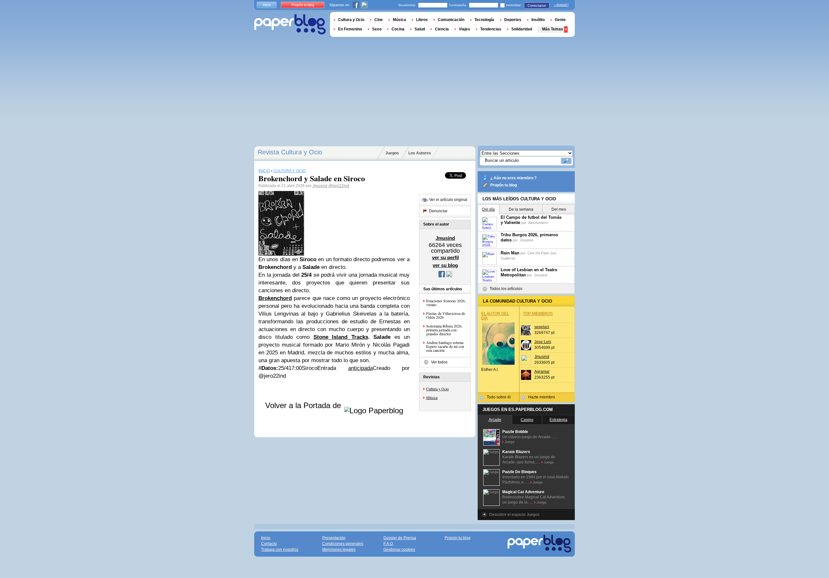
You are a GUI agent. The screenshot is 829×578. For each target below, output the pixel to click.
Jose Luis (542, 341)
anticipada (360, 368)
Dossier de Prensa (399, 538)
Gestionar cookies (399, 549)
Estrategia (558, 419)
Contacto (269, 543)
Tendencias (490, 29)
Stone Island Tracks (340, 337)
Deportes (512, 19)
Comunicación (451, 19)
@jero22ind (338, 185)
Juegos (392, 153)
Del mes (558, 209)
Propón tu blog (503, 185)
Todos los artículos (506, 288)
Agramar (542, 371)
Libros (422, 19)
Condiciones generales (342, 543)
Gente (560, 19)
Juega (509, 442)
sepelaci (541, 327)
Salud (419, 29)
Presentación (334, 538)
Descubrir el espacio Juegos (514, 514)
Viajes (464, 29)
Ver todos (439, 362)
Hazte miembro (541, 397)
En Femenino (350, 29)
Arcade (495, 419)
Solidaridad (521, 29)
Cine (378, 19)
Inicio (267, 5)
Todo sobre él (499, 397)
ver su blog (445, 265)
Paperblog (290, 24)
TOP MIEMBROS (538, 313)
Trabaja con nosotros (279, 549)
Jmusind (319, 185)
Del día (488, 209)
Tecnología (484, 19)
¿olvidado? (561, 4)
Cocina (398, 29)
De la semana (521, 209)
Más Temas (552, 29)
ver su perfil (445, 257)
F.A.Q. (388, 543)
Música (431, 397)
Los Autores (419, 153)
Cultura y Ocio (437, 388)
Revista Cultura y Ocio (290, 152)
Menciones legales (339, 549)
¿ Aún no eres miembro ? (513, 178)
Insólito (538, 19)
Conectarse (537, 5)
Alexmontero (538, 223)
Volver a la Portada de (304, 405)
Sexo (376, 29)
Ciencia (442, 29)
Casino (527, 419)
